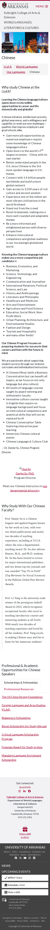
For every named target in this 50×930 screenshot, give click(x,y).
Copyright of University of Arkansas (25, 926)
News (23, 855)
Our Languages (16, 71)
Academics (24, 852)
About (7, 852)
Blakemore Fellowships (16, 717)
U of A (8, 66)
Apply (15, 852)
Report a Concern (31, 918)
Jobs (43, 921)
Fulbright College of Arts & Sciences (25, 797)
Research (14, 855)
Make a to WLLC (25, 835)
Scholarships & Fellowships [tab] (21, 682)
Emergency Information (12, 918)
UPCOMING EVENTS (16, 871)
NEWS (6, 866)
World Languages (27, 66)
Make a (14, 892)
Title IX (43, 918)
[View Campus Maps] (4, 902)
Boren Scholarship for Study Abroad (24, 726)
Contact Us (34, 921)
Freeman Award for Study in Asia (22, 747)
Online (15, 877)
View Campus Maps (17, 905)
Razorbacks (34, 855)
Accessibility (10, 921)
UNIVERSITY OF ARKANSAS (25, 847)
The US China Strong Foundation (22, 696)
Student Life (38, 852)
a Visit (16, 885)
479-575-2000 (15, 908)
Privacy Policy (22, 921)
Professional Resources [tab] (19, 689)
